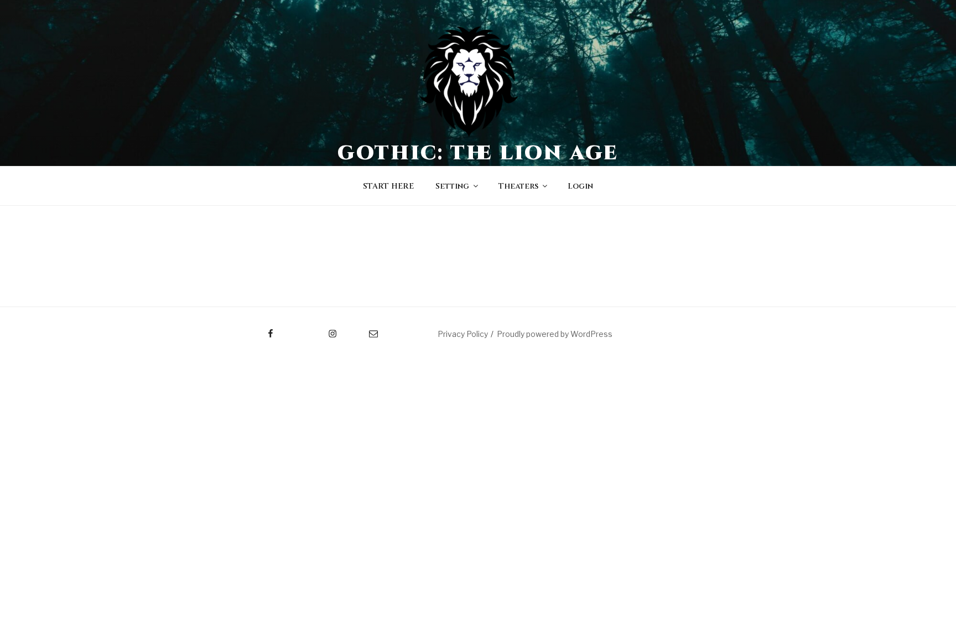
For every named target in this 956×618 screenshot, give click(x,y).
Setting (452, 186)
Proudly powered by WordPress (554, 334)
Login (580, 186)
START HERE (388, 186)
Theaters (518, 186)
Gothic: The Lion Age (478, 153)
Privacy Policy (463, 334)
